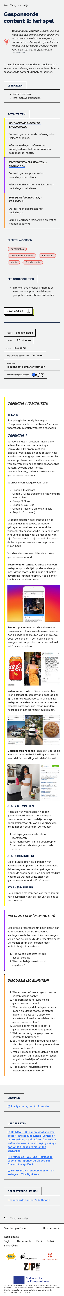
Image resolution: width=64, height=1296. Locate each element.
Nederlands (24, 1241)
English (8, 1241)
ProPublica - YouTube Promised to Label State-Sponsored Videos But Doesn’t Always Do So (30, 1160)
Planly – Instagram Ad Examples (30, 1106)
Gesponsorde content (22, 255)
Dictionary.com (18, 52)
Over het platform (15, 1228)
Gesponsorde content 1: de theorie (29, 1200)
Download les (15, 310)
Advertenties (17, 249)
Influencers (47, 255)
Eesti (39, 1241)
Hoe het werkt (51, 1228)
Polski (50, 1241)
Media (14, 262)
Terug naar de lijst (19, 5)
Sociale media (33, 262)
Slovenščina (11, 1245)
